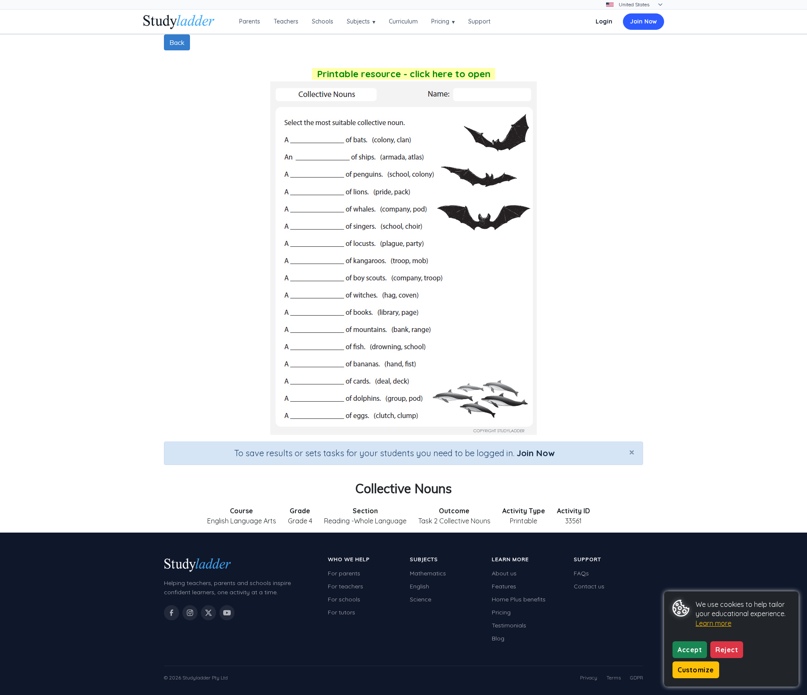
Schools (322, 21)
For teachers (345, 586)
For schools (344, 599)
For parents (344, 573)
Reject (726, 649)
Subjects (361, 22)
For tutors (341, 612)
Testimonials (509, 625)
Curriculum (403, 21)
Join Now (643, 21)
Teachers (286, 21)
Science (420, 599)
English (419, 586)
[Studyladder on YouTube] (227, 612)
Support (479, 21)
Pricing (443, 22)
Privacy (588, 677)
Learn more (713, 623)
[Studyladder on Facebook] (171, 612)
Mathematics (428, 573)
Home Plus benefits (519, 599)
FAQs (581, 573)
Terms (614, 677)
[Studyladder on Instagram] (190, 612)
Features (504, 586)
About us (504, 573)
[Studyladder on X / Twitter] (208, 612)
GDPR (636, 677)
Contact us (589, 586)
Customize (696, 670)
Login (604, 21)
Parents (249, 21)
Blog (498, 638)
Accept (690, 649)
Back (177, 42)
